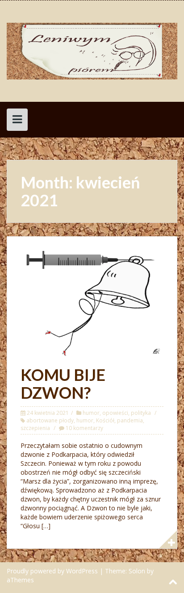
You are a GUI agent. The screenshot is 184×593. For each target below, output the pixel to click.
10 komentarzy (84, 428)
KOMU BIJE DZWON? (63, 383)
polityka (141, 413)
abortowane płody (50, 420)
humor (91, 413)
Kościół (105, 420)
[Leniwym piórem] (92, 50)
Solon (137, 571)
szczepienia (35, 428)
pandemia (130, 420)
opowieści (115, 413)
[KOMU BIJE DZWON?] (92, 303)
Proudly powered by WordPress (52, 571)
